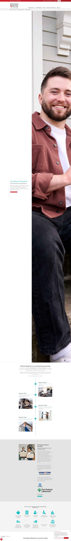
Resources (44, 7)
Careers (46, 0)
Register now (39, 496)
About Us (44, 0)
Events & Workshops (39, 7)
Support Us (58, 7)
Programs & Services (31, 7)
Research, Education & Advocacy (51, 7)
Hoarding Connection (50, 0)
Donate (59, 0)
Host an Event (55, 0)
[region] (61, 535)
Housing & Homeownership (21, 9)
